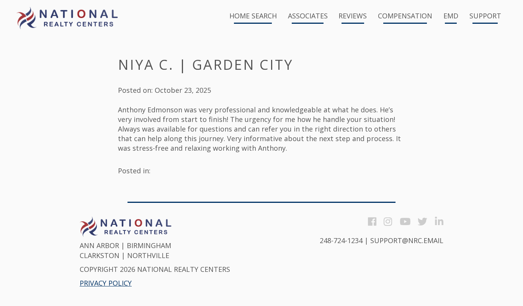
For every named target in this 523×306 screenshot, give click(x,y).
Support (485, 16)
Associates (308, 16)
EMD (450, 16)
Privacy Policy (106, 283)
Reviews (352, 16)
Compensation (405, 16)
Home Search (253, 16)
